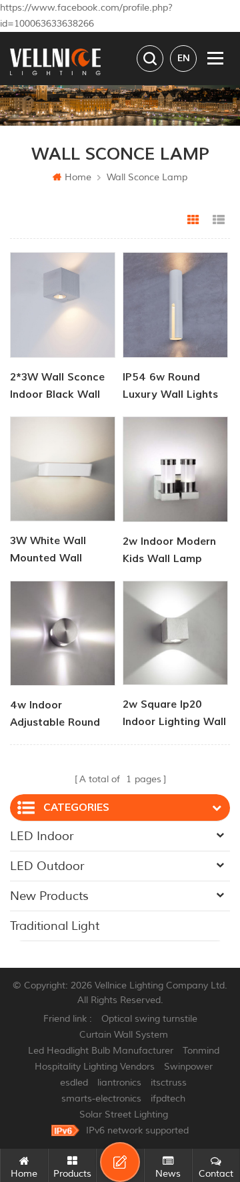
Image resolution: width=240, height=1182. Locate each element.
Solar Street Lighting (123, 1114)
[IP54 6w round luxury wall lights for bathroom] (175, 304)
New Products (49, 896)
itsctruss (169, 1082)
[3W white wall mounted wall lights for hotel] (62, 468)
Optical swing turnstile (149, 1018)
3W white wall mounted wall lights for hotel (51, 550)
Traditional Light (54, 926)
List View (219, 220)
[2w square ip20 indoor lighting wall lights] (175, 633)
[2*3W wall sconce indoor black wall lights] (62, 304)
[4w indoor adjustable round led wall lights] (62, 633)
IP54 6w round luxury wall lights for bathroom (170, 386)
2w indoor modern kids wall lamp (169, 550)
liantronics (119, 1082)
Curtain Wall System (123, 1034)
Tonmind (201, 1050)
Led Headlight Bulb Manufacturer (100, 1050)
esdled (74, 1082)
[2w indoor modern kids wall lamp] (175, 469)
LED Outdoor (47, 866)
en (183, 58)
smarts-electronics (101, 1098)
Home (78, 177)
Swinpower (188, 1066)
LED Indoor (41, 836)
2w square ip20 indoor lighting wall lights (174, 714)
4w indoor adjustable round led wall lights (55, 714)
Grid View (193, 220)
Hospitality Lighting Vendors (95, 1066)
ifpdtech (168, 1098)
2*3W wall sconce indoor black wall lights (57, 386)
